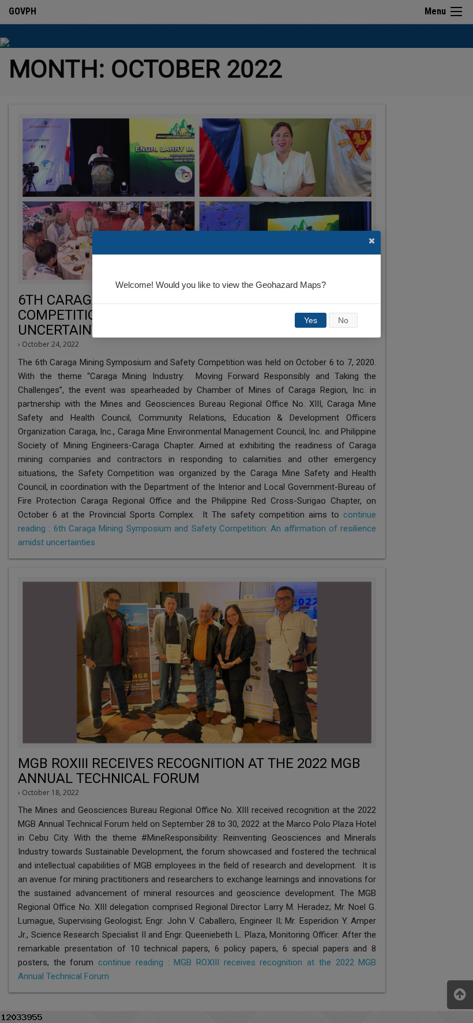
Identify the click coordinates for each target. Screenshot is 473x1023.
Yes (310, 320)
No (343, 320)
